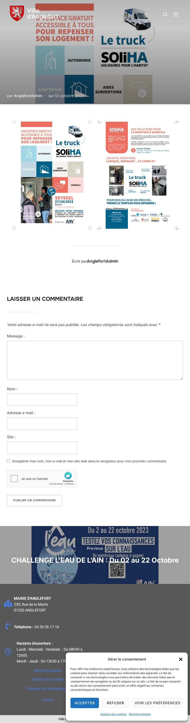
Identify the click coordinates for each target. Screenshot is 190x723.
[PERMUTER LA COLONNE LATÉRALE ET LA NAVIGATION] (177, 14)
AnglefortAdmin (28, 95)
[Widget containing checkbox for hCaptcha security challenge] (42, 478)
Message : (16, 336)
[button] (180, 659)
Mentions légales (140, 714)
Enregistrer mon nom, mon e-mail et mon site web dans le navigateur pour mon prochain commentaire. (89, 461)
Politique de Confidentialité (48, 689)
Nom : (12, 389)
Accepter (85, 703)
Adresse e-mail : (21, 412)
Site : (11, 436)
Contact (47, 700)
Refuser (115, 703)
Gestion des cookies (113, 714)
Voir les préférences (157, 703)
